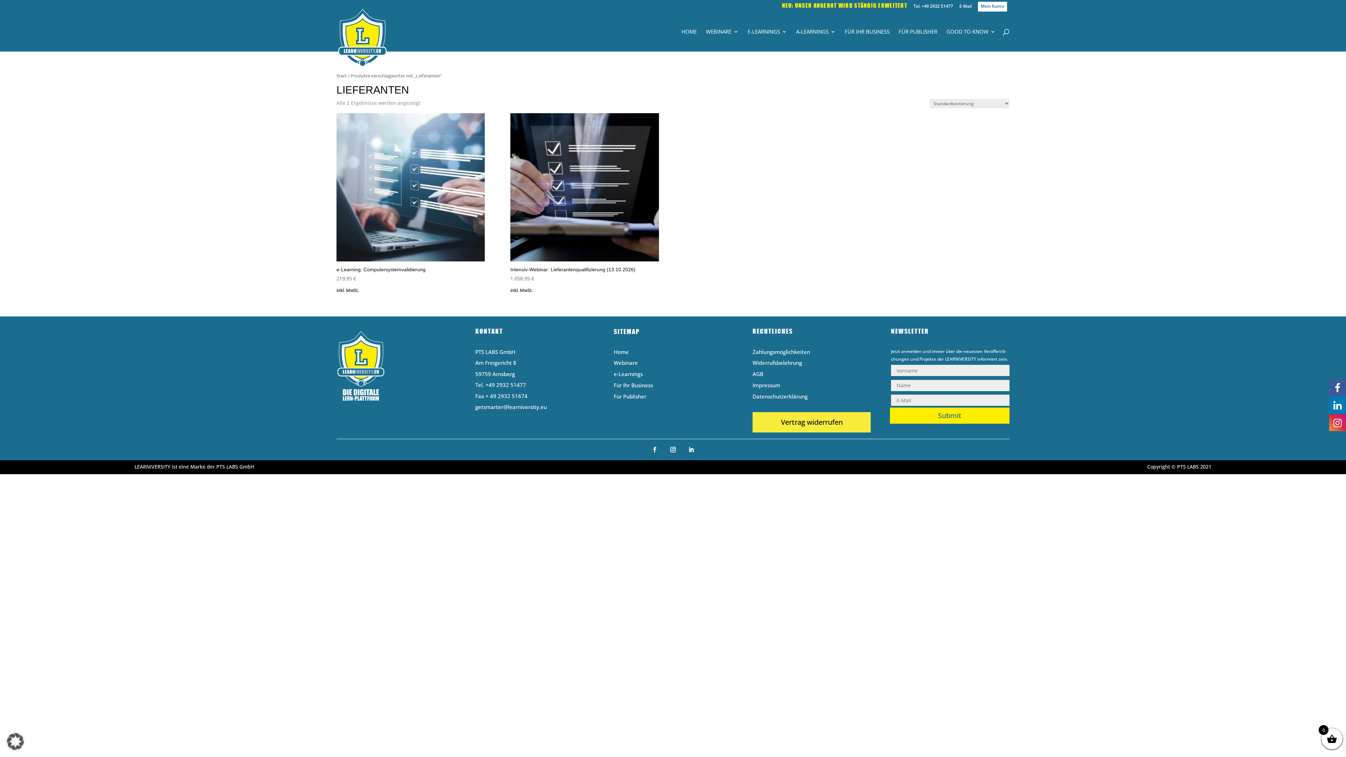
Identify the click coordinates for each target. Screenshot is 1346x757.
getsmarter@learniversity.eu (511, 406)
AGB (758, 374)
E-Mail (965, 6)
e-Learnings (764, 32)
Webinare (719, 32)
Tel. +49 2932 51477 (933, 6)
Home (689, 32)
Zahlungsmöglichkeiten (781, 352)
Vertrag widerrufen (812, 422)
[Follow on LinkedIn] (691, 449)
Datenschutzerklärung (780, 397)
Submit (949, 415)
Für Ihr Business (867, 32)
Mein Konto (992, 6)
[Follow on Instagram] (673, 449)
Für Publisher (918, 32)
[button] (15, 741)
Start (341, 76)
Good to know (967, 32)
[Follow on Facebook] (654, 449)
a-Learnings (812, 32)
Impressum (766, 386)
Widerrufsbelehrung (777, 363)
